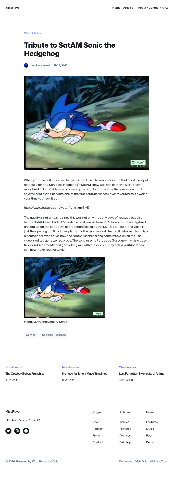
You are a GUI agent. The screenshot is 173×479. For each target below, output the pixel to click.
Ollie (55, 461)
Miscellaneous (13, 367)
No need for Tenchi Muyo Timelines (84, 374)
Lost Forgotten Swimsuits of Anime (141, 374)
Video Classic (33, 33)
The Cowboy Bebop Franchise (24, 374)
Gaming (30, 335)
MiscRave (12, 7)
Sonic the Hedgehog (54, 335)
